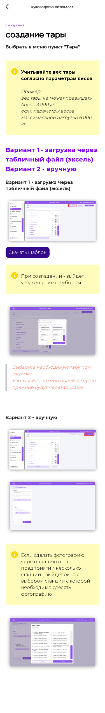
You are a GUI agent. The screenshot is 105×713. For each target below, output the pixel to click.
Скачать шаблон (27, 252)
